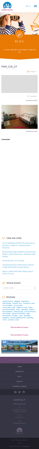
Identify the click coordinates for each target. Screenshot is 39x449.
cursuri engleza (7, 305)
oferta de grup (18, 311)
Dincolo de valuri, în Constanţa (13, 260)
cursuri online (18, 305)
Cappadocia (25, 301)
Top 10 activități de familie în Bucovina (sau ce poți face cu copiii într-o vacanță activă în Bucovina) (18, 245)
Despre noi (19, 371)
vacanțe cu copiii (13, 320)
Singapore (5, 317)
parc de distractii (30, 311)
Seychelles (27, 315)
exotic (18, 309)
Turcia (4, 320)
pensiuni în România (18, 313)
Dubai (30, 307)
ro (27, 6)
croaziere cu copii (28, 303)
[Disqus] (19, 164)
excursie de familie (8, 309)
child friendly (6, 303)
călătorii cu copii (21, 307)
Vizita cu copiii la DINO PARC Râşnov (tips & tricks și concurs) (17, 272)
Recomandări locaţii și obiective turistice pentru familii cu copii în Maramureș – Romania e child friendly (19, 254)
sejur (20, 315)
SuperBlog (29, 317)
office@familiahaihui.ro (19, 423)
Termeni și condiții (19, 386)
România (15, 315)
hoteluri (31, 309)
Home (19, 366)
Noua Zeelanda (7, 311)
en (30, 6)
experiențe (24, 309)
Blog (19, 376)
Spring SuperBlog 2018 (17, 317)
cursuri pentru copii (8, 307)
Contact (19, 381)
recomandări (6, 315)
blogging (17, 301)
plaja (28, 313)
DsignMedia (26, 446)
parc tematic (6, 313)
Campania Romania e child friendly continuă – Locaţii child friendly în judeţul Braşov (18, 266)
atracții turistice (7, 301)
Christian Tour (17, 303)
